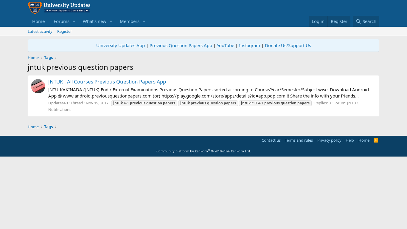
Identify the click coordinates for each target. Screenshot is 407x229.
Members (129, 21)
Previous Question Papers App (181, 45)
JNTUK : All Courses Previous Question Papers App (107, 81)
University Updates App (120, 45)
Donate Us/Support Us (288, 45)
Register (64, 31)
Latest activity (40, 31)
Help (350, 140)
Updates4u (58, 103)
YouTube (225, 45)
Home (38, 21)
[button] (74, 21)
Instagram (249, 45)
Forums (61, 21)
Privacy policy (329, 140)
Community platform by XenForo (203, 151)
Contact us (271, 140)
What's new (94, 21)
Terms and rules (299, 140)
